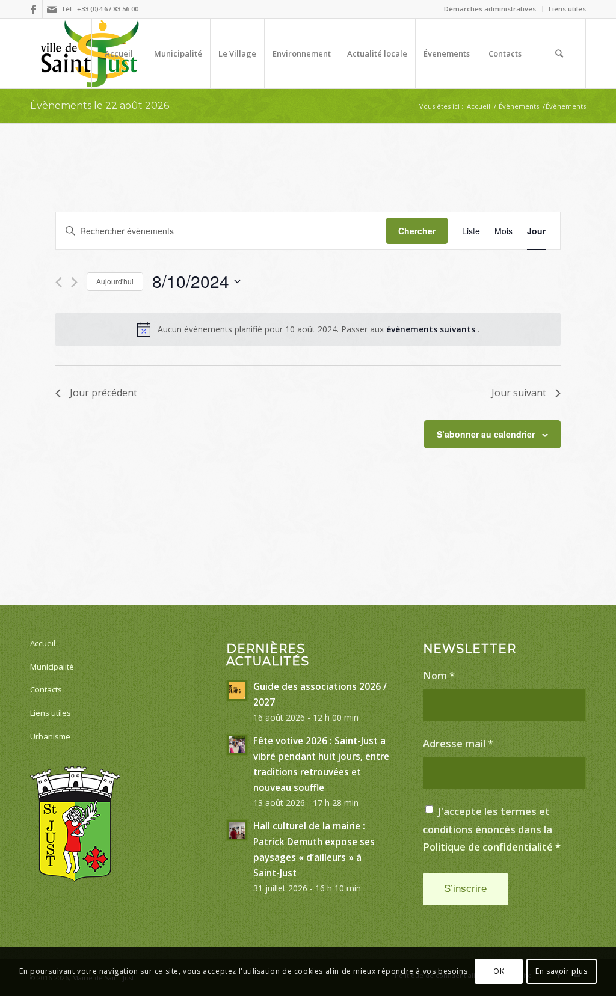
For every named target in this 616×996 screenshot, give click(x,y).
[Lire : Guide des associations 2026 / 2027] (237, 690)
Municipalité (52, 666)
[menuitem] (490, 9)
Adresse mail (458, 743)
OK (498, 971)
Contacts (46, 689)
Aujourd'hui (115, 281)
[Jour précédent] (58, 282)
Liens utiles (567, 8)
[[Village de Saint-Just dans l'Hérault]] (90, 53)
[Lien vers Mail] (52, 9)
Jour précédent (103, 392)
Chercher (417, 231)
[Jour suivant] (74, 282)
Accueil (42, 643)
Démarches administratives (490, 8)
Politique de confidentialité (488, 847)
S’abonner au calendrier (486, 434)
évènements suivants (432, 329)
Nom (439, 675)
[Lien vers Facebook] (33, 9)
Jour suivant (518, 392)
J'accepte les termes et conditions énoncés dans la (492, 829)
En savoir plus (561, 971)
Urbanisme (50, 736)
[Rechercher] (559, 53)
